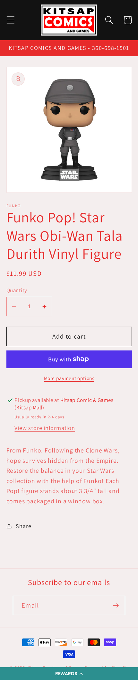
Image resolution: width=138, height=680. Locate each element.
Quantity (16, 290)
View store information (44, 428)
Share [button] (23, 526)
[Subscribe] (116, 605)
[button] (69, 673)
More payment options (69, 378)
